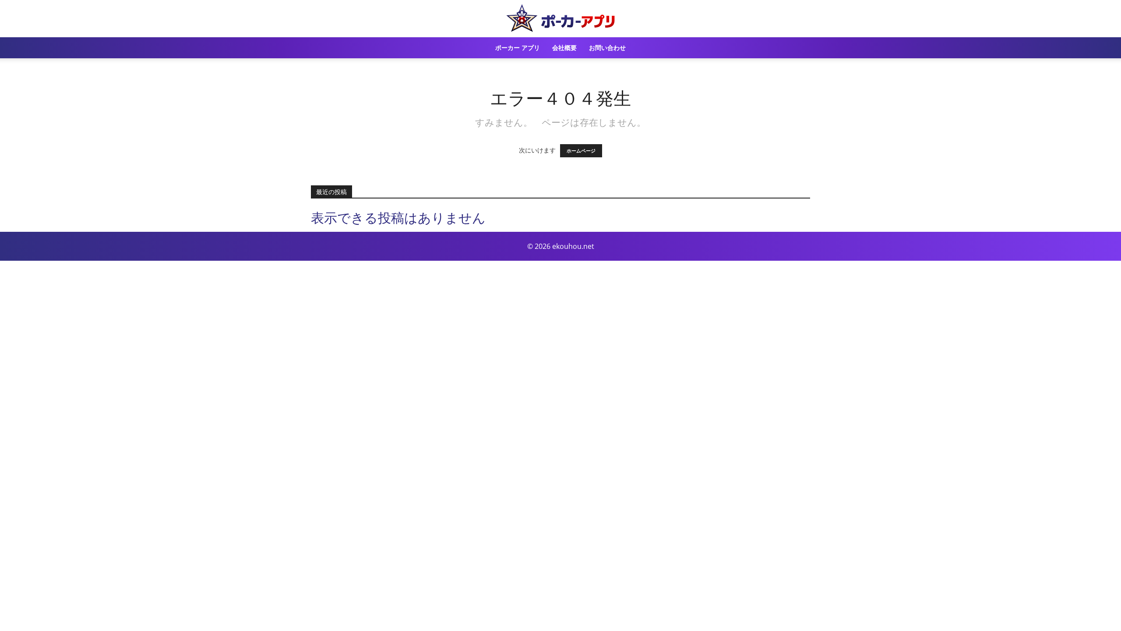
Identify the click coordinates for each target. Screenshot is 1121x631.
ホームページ (581, 151)
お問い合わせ (607, 47)
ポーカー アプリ (517, 47)
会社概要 (564, 47)
